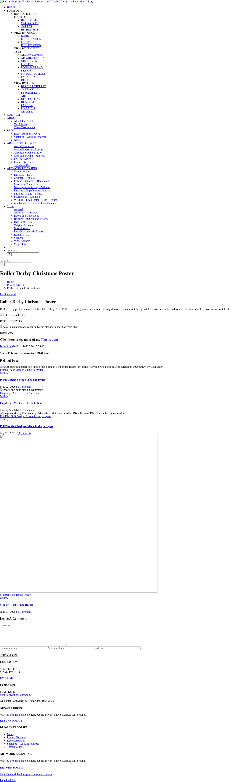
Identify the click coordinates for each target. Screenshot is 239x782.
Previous (5, 294)
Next (13, 294)
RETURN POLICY (11, 720)
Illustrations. (50, 339)
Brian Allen (6, 346)
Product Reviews (16, 737)
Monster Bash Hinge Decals (15, 594)
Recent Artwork (16, 740)
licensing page (18, 714)
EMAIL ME (7, 677)
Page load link (8, 780)
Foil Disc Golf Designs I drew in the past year (25, 416)
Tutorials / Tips (15, 746)
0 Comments (24, 386)
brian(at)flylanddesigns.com (15, 694)
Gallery (4, 373)
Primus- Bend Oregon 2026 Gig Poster (21, 369)
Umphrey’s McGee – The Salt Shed (20, 393)
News (10, 734)
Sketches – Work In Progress (23, 743)
